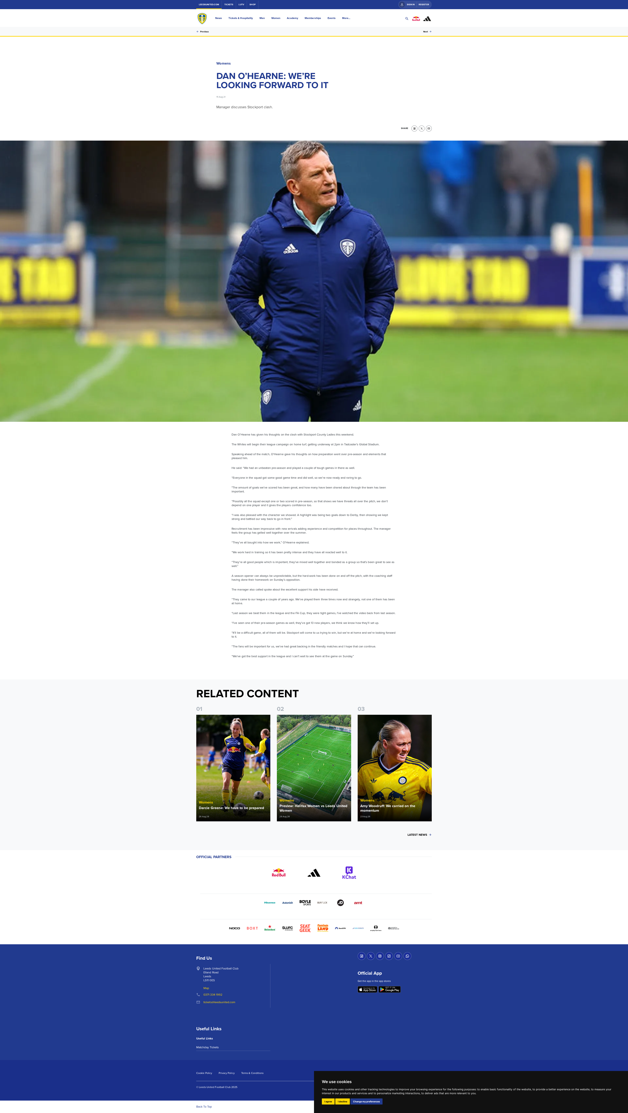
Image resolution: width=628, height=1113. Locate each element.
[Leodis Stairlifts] (358, 928)
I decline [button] (342, 1101)
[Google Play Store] (390, 989)
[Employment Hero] (376, 928)
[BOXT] (252, 928)
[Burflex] (323, 903)
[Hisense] (270, 903)
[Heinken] (270, 928)
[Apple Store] (367, 989)
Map (206, 988)
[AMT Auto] (358, 903)
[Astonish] (287, 903)
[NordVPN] (340, 928)
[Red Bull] (279, 873)
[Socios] (287, 928)
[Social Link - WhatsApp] (407, 956)
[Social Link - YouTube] (398, 956)
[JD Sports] (340, 903)
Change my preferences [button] (366, 1101)
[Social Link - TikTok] (389, 956)
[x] (422, 128)
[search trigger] (407, 19)
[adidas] (314, 873)
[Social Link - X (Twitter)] (371, 956)
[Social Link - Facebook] (362, 956)
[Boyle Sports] (305, 903)
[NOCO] (234, 928)
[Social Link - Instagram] (380, 956)
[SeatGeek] (305, 928)
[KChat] (349, 873)
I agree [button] (328, 1101)
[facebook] (414, 128)
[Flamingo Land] (323, 928)
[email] (429, 128)
